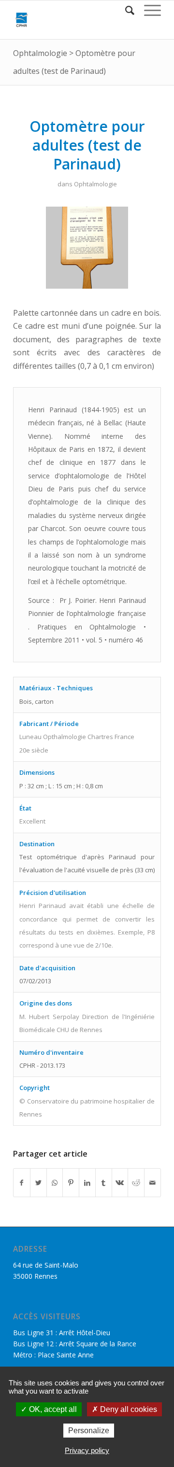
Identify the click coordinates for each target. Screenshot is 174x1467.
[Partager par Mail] (152, 1183)
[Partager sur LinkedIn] (87, 1183)
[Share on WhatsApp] (55, 1183)
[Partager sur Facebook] (22, 1183)
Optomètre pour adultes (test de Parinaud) (87, 145)
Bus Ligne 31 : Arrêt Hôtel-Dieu (61, 1332)
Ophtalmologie (40, 53)
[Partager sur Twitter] (38, 1183)
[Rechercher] (125, 10)
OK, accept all (52, 1409)
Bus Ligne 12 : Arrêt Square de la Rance (74, 1343)
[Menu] (147, 10)
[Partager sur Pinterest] (71, 1183)
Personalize (88, 1430)
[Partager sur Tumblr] (104, 1183)
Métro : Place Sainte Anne (53, 1354)
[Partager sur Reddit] (136, 1183)
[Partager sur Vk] (120, 1183)
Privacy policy (87, 1450)
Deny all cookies (127, 1409)
